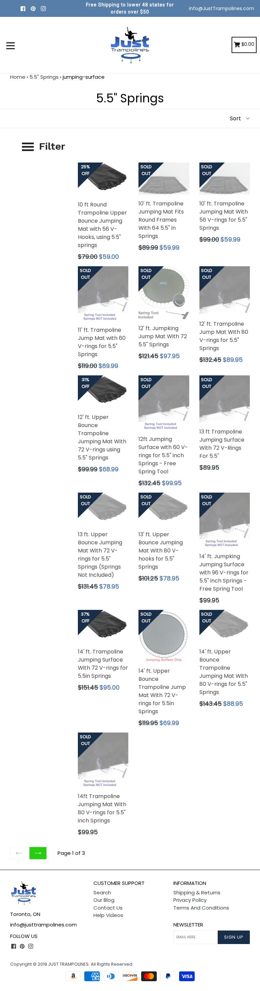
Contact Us (108, 907)
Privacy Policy (190, 899)
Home (17, 76)
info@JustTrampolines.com (221, 8)
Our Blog (103, 899)
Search (102, 892)
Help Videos (108, 915)
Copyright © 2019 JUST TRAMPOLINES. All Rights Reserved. (71, 964)
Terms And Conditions (201, 907)
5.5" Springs (44, 76)
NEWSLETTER (188, 925)
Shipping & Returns (196, 892)
